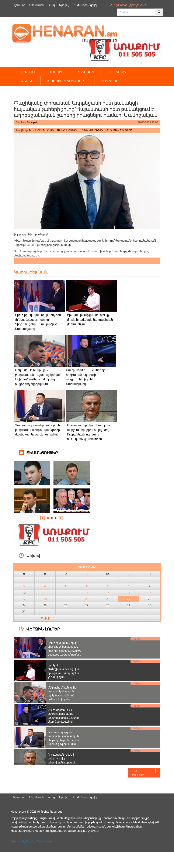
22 (128, 599)
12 (65, 592)
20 (86, 599)
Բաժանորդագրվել (85, 5)
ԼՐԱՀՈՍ (28, 72)
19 (65, 599)
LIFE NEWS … (118, 72)
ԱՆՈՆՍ (27, 81)
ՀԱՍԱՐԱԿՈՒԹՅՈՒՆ (68, 130)
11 (45, 592)
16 (149, 592)
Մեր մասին (36, 5)
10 (24, 592)
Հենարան (32, 122)
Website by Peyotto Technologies (32, 841)
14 (107, 592)
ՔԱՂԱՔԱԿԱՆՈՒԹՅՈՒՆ (120, 130)
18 (45, 599)
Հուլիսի (45, 618)
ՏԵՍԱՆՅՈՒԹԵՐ (42, 452)
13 (86, 592)
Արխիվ (63, 5)
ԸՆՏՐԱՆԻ (85, 72)
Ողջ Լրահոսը (137, 773)
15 (128, 592)
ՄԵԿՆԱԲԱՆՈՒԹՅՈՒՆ (93, 130)
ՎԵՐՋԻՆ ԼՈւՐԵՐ (43, 628)
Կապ (51, 5)
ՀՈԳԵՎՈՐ (109, 81)
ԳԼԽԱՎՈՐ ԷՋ (37, 130)
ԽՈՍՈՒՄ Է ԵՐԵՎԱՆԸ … (67, 81)
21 (107, 599)
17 (24, 599)
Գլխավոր (19, 5)
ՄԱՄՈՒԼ (56, 72)
